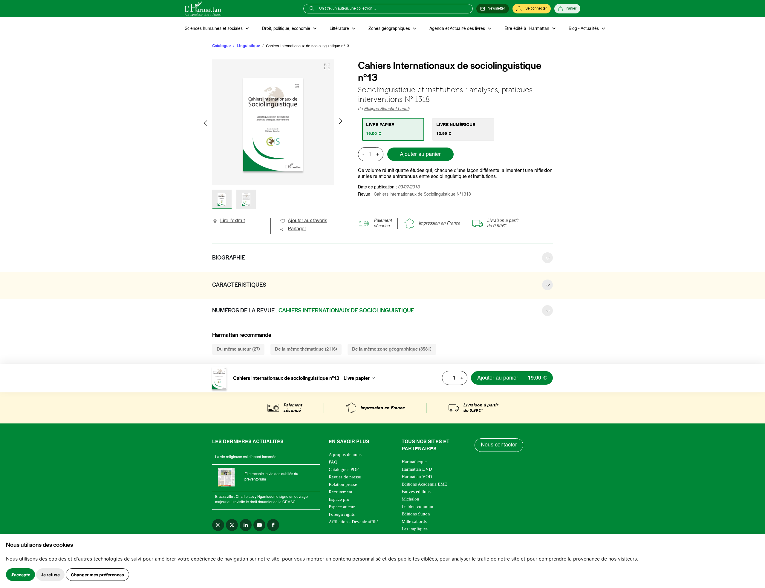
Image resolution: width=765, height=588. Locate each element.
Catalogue (221, 46)
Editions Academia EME (424, 484)
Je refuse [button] (50, 574)
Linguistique (248, 46)
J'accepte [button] (20, 574)
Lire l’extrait (232, 221)
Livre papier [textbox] (357, 378)
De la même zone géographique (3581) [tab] (392, 349)
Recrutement (340, 491)
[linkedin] (246, 525)
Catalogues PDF (344, 469)
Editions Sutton (416, 514)
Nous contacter (499, 445)
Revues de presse (345, 477)
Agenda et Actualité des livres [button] (457, 29)
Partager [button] (297, 229)
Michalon (410, 499)
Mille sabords (414, 521)
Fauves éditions (416, 491)
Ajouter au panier (420, 154)
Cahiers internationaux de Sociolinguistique (422, 194)
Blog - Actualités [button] (584, 29)
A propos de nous (345, 454)
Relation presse (343, 484)
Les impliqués (415, 528)
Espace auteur (342, 506)
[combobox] (361, 378)
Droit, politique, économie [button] (286, 29)
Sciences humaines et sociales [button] (214, 29)
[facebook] (273, 525)
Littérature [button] (340, 29)
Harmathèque (414, 461)
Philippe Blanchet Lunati (386, 109)
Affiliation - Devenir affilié (354, 521)
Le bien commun (417, 506)
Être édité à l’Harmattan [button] (527, 29)
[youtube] (259, 525)
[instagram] (218, 525)
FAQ (333, 462)
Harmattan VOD (417, 476)
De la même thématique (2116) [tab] (306, 349)
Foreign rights (342, 514)
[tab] (393, 129)
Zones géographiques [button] (389, 29)
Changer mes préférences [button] (97, 574)
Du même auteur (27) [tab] (238, 349)
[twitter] (232, 525)
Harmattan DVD (417, 469)
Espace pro (339, 499)
